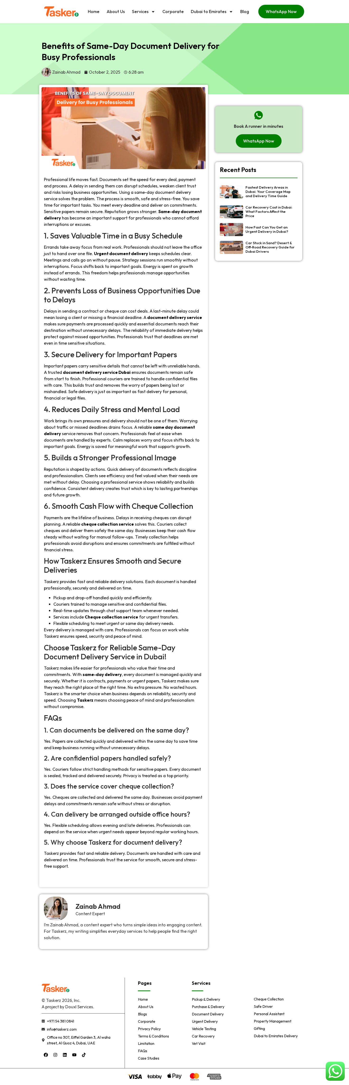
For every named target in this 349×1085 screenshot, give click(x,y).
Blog (244, 11)
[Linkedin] (65, 1055)
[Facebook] (46, 1055)
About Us (116, 11)
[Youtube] (74, 1055)
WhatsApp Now (281, 11)
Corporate (173, 11)
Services (140, 11)
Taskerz (85, 700)
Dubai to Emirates (208, 11)
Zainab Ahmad (97, 906)
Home (93, 11)
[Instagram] (55, 1055)
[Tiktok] (84, 1055)
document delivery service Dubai (97, 372)
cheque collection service (107, 524)
